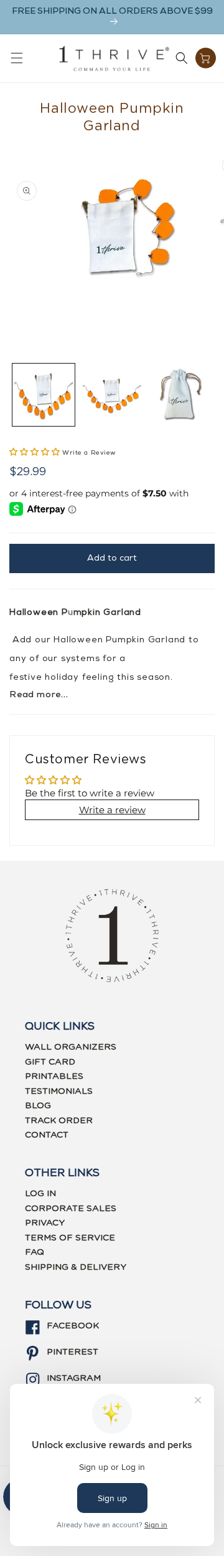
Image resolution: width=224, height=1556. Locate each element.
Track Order (59, 1120)
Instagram (74, 1378)
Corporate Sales (70, 1208)
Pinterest (72, 1352)
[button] (16, 58)
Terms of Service (70, 1238)
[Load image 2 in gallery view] (112, 395)
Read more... (38, 695)
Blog (38, 1105)
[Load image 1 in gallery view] (43, 395)
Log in (40, 1193)
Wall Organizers (70, 1047)
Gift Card (50, 1062)
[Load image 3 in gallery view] (180, 395)
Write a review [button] (112, 810)
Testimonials (59, 1091)
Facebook (73, 1326)
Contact (46, 1135)
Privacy (45, 1223)
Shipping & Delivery (75, 1267)
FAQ (34, 1252)
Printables (54, 1076)
